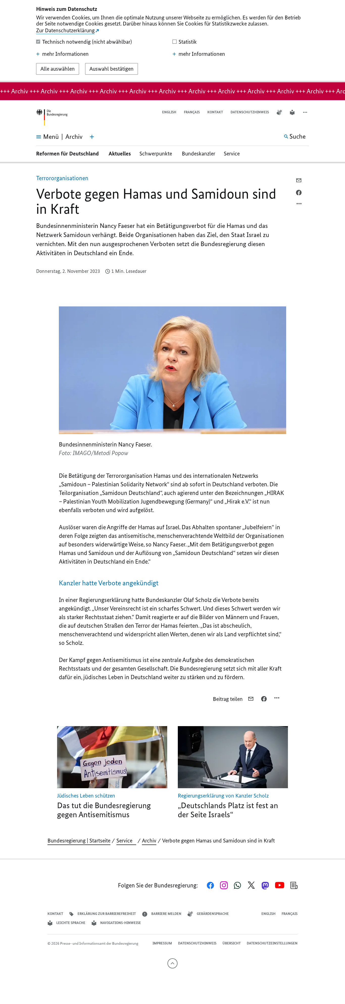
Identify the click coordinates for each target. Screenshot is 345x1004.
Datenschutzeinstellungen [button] (272, 943)
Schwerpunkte (156, 153)
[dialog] (172, 41)
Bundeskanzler (198, 153)
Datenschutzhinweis (250, 112)
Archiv (149, 840)
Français (192, 112)
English (169, 112)
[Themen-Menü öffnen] (92, 137)
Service (233, 153)
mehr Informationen (65, 54)
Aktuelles (120, 153)
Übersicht (232, 943)
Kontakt (215, 112)
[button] (305, 112)
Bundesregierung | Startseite (78, 840)
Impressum (162, 943)
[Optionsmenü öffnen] (299, 205)
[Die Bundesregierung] (51, 117)
